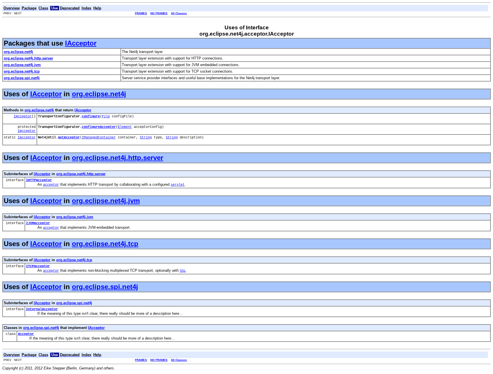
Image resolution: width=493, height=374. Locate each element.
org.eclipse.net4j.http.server (117, 158)
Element (125, 127)
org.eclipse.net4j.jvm (106, 201)
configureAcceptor (99, 127)
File (106, 116)
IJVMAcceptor (38, 223)
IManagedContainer (99, 138)
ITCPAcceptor (38, 266)
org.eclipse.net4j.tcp (105, 244)
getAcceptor (69, 138)
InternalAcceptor (42, 309)
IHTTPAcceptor (39, 180)
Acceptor (26, 334)
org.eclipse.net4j (99, 94)
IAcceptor (80, 43)
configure (91, 116)
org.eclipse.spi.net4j (105, 287)
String (146, 138)
